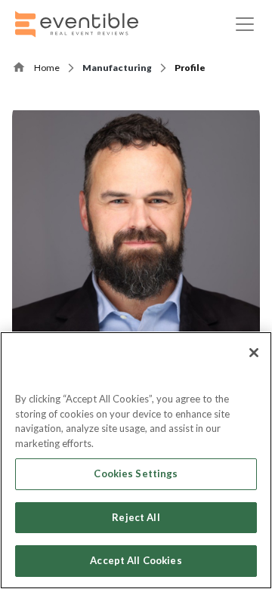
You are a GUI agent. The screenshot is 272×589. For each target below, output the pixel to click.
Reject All (135, 517)
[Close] (253, 352)
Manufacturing (117, 67)
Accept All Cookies (135, 560)
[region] (136, 460)
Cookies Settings (136, 473)
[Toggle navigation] (245, 24)
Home (47, 67)
